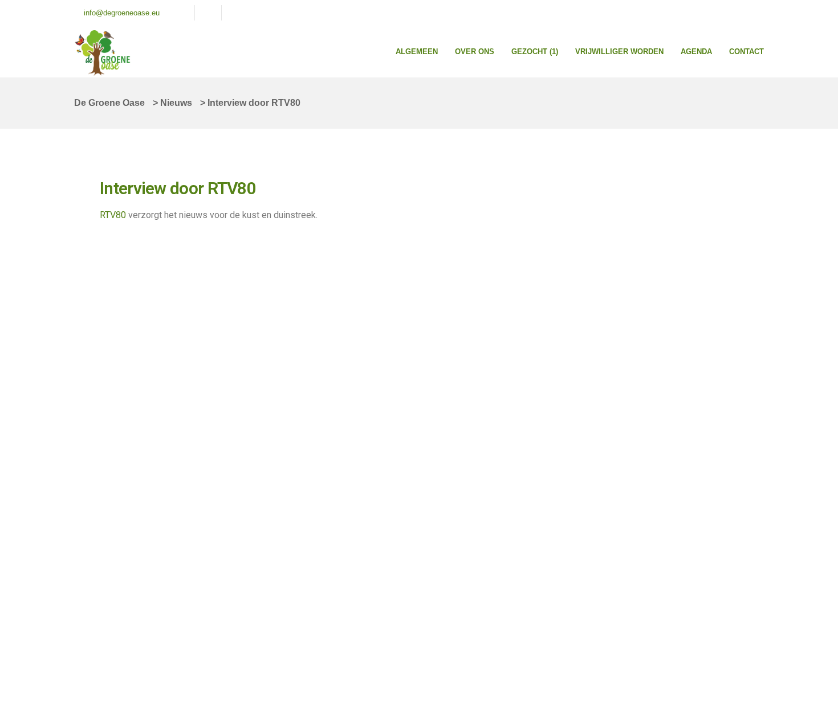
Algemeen (417, 51)
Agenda (696, 51)
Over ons (474, 51)
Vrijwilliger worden (619, 51)
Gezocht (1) (534, 51)
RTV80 (113, 215)
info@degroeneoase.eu (122, 13)
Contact (746, 51)
